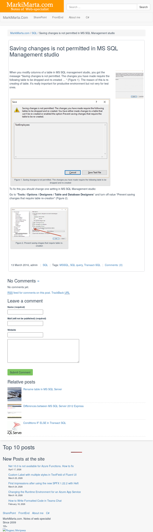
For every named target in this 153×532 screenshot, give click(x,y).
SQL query (76, 265)
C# (87, 17)
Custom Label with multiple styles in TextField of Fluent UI (42, 474)
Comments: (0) (114, 265)
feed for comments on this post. (29, 292)
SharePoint (40, 17)
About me (74, 17)
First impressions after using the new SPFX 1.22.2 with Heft (43, 483)
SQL (34, 33)
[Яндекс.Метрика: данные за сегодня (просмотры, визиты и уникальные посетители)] (14, 530)
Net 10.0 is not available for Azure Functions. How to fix (41, 466)
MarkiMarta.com (19, 33)
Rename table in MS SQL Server (42, 389)
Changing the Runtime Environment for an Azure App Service (44, 492)
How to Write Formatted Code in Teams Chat (35, 500)
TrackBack (60, 292)
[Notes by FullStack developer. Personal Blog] (30, 6)
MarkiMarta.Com (15, 17)
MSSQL (64, 265)
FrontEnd (57, 17)
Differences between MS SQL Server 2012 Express (53, 406)
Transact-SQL (92, 265)
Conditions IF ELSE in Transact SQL (44, 423)
